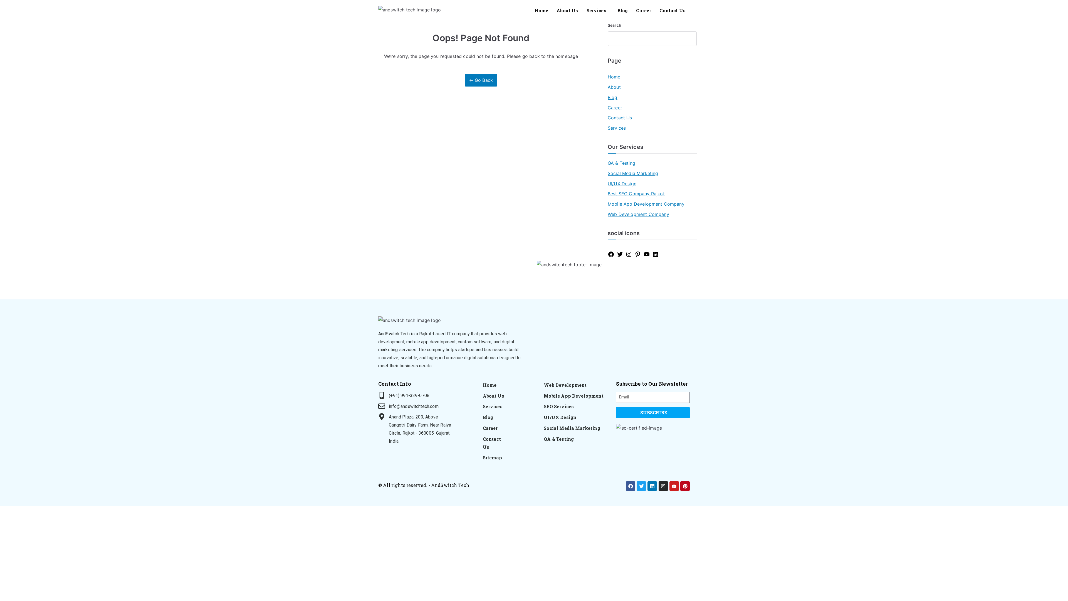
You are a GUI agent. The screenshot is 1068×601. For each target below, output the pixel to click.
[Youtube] (674, 486)
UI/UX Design (622, 183)
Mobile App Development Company (646, 204)
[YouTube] (646, 254)
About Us (567, 10)
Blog (622, 10)
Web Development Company (638, 214)
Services (596, 10)
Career (643, 10)
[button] (597, 11)
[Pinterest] (637, 254)
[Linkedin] (652, 486)
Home (541, 10)
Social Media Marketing (633, 173)
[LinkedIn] (655, 254)
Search (614, 25)
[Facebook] (611, 254)
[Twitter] (620, 254)
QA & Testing (621, 163)
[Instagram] (629, 254)
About (614, 87)
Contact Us (672, 10)
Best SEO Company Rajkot (636, 193)
